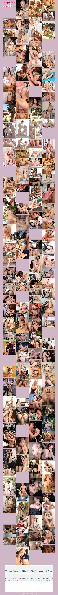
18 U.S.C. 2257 (29, 593)
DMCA (32, 593)
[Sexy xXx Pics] (9, 3)
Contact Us (35, 593)
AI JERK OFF (9, 6)
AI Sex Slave (5, 6)
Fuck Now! (13, 6)
